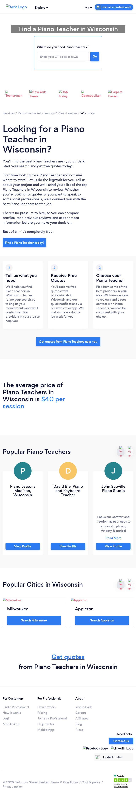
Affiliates (81, 718)
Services (9, 113)
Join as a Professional (52, 718)
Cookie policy (91, 782)
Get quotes (68, 657)
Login (6, 718)
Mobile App (11, 724)
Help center (45, 724)
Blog (78, 724)
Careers (80, 713)
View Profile (22, 546)
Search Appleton (102, 620)
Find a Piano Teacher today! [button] (24, 243)
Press (79, 730)
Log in (87, 7)
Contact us (121, 741)
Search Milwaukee (34, 620)
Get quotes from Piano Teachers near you (68, 341)
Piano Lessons (67, 113)
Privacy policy (13, 786)
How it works (12, 713)
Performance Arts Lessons (36, 113)
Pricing (42, 713)
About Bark (83, 707)
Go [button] (95, 56)
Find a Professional (16, 707)
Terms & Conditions (64, 782)
